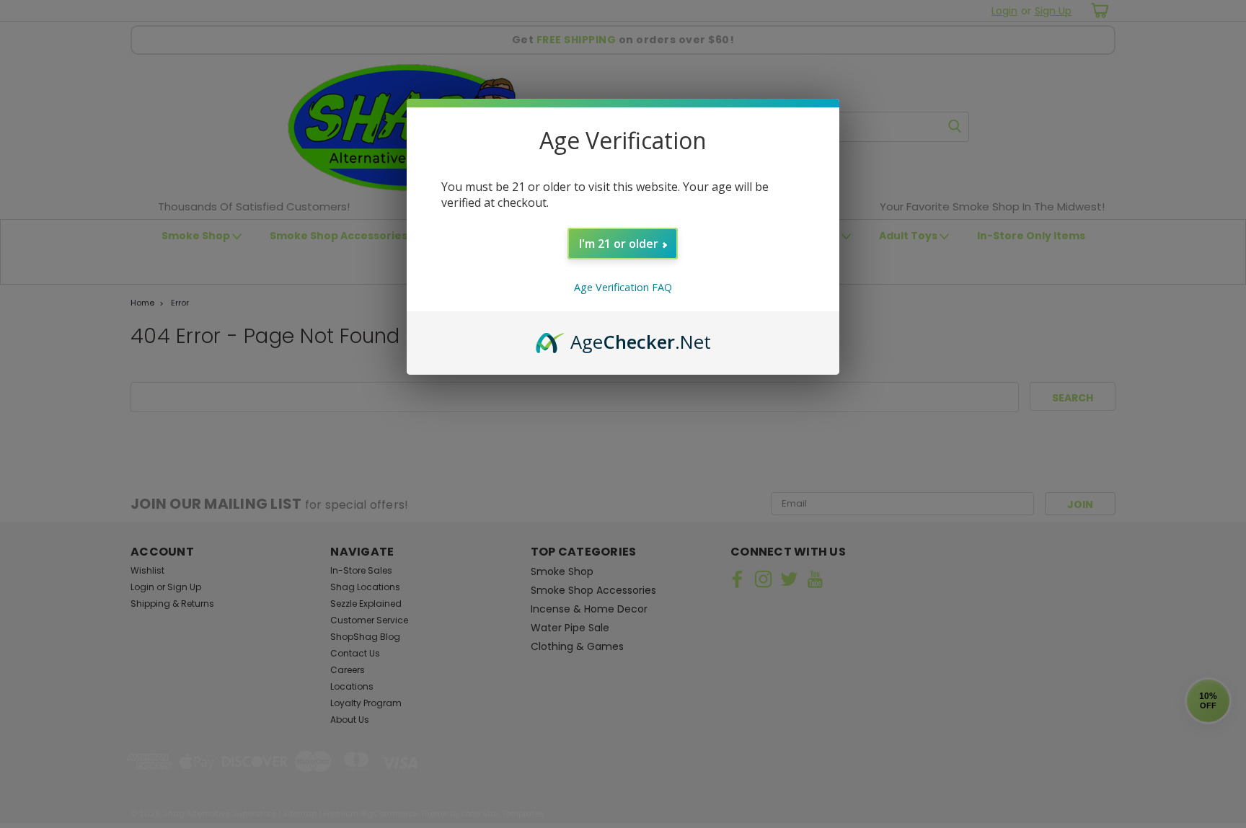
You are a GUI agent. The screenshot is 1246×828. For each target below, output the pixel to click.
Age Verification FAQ (623, 287)
